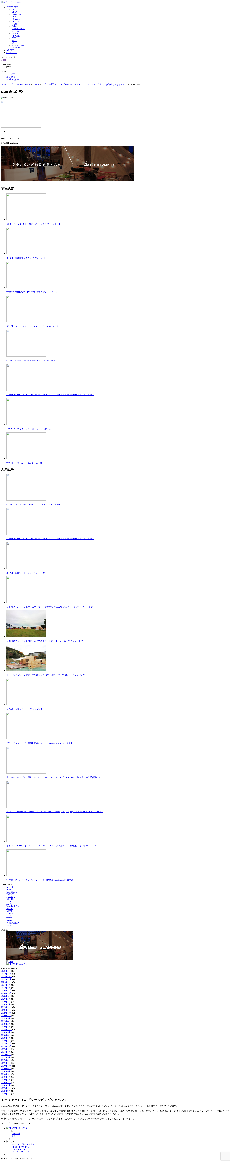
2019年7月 (6, 1015)
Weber (14, 43)
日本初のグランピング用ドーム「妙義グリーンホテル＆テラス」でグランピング (44, 641)
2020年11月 (6, 990)
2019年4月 (6, 1021)
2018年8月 (6, 1035)
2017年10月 (6, 1046)
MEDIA (15, 31)
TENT (14, 40)
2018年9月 (6, 1032)
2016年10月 (6, 1066)
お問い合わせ (12, 79)
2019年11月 (6, 1010)
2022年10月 (6, 976)
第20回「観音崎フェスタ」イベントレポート (27, 258)
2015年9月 (6, 1091)
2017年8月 (6, 1052)
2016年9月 (6, 1068)
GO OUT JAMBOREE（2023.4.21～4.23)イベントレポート (33, 224)
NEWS (15, 33)
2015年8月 (6, 1094)
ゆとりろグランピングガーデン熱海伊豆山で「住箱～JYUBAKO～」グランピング (45, 675)
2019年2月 (6, 1024)
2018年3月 (6, 1041)
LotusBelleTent (18, 28)
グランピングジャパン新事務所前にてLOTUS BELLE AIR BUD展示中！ (40, 743)
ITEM (14, 24)
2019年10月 (6, 1013)
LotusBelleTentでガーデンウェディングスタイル (28, 429)
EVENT (15, 17)
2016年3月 (6, 1080)
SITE (14, 38)
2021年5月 (6, 988)
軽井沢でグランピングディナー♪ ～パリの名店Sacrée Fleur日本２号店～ (40, 880)
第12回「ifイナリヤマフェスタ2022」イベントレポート (32, 326)
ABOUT (10, 50)
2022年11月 (6, 974)
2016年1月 (6, 1085)
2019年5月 (6, 1018)
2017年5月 (6, 1057)
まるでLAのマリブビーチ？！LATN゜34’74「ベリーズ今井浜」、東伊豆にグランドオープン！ (51, 846)
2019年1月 (6, 1027)
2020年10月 (6, 993)
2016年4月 (6, 1077)
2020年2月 (6, 1002)
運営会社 (10, 77)
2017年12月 (6, 1043)
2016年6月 (6, 1071)
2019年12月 (6, 1007)
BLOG (15, 12)
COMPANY (17, 14)
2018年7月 (6, 1038)
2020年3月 (6, 999)
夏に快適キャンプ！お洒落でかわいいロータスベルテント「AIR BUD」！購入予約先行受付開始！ (53, 777)
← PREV (5, 183)
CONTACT (11, 52)
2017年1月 (6, 1063)
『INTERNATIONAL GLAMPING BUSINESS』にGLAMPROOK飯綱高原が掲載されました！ (50, 394)
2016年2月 (6, 1082)
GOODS (15, 21)
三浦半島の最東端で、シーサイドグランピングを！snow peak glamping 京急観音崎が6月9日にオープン (54, 811)
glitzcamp (16, 19)
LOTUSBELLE (19, 1149)
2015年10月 (6, 1088)
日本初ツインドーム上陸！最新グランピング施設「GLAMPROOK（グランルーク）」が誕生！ (51, 607)
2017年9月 (6, 1049)
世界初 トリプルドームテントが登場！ (25, 463)
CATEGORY (12, 7)
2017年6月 (6, 1055)
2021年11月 (6, 979)
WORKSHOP (18, 45)
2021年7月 (6, 985)
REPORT (16, 36)
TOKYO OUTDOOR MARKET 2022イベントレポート (31, 292)
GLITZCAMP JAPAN (21, 1152)
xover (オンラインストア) (23, 1144)
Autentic (15, 9)
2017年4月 (6, 1060)
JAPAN (15, 26)
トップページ (12, 74)
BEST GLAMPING (20, 1147)
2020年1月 (6, 1004)
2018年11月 (6, 1029)
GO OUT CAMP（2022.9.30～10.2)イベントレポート (31, 360)
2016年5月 (6, 1074)
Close (3, 60)
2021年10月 (6, 982)
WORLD (16, 48)
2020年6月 (6, 996)
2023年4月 (6, 971)
